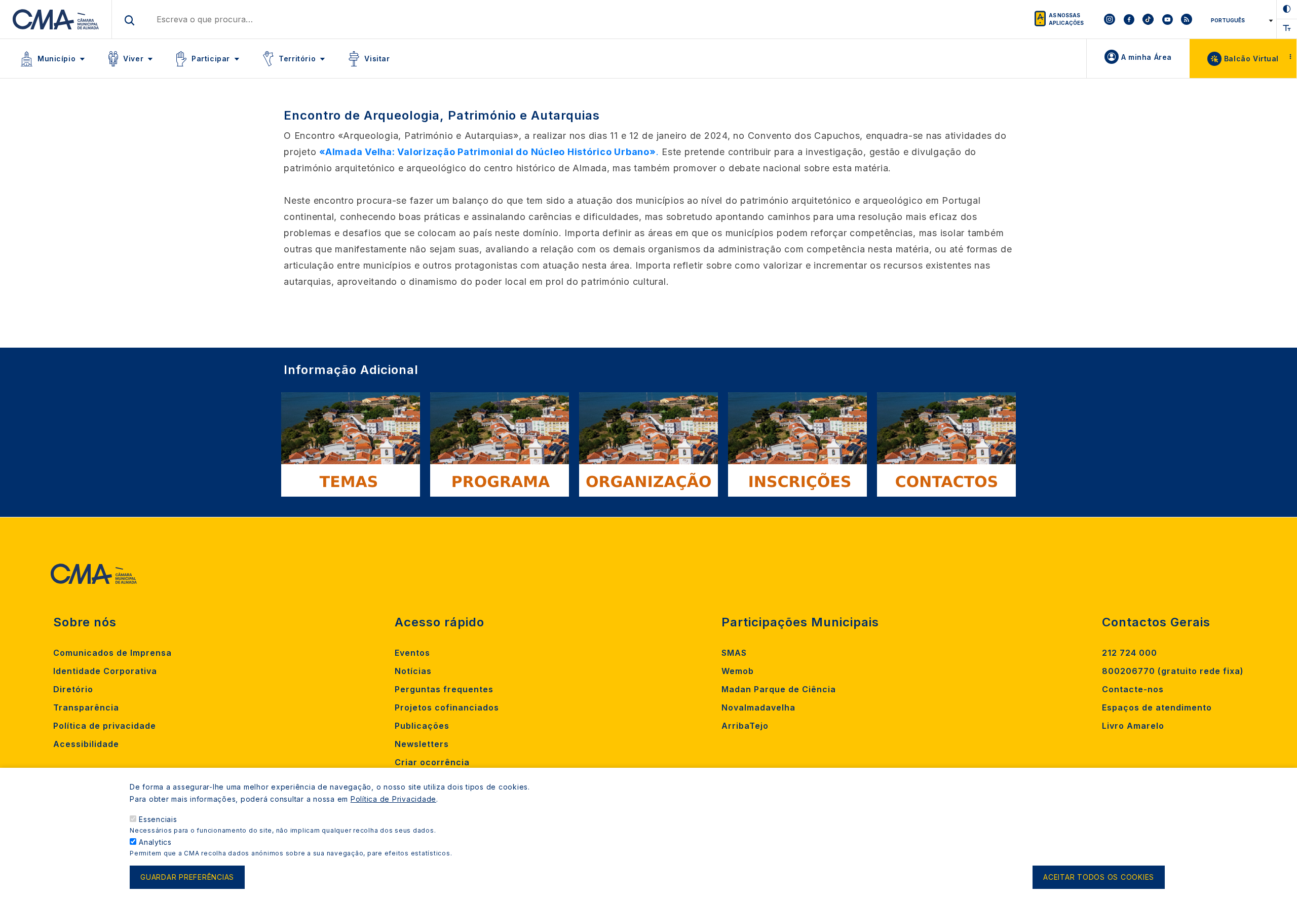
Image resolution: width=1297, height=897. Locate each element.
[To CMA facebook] (1128, 19)
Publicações (422, 726)
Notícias (413, 671)
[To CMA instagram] (1109, 19)
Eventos (412, 653)
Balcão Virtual (1251, 58)
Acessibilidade (86, 744)
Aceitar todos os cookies (1098, 877)
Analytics (155, 842)
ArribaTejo (745, 726)
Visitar (377, 58)
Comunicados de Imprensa (112, 653)
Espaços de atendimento (1157, 707)
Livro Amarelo (1133, 726)
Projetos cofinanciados (447, 707)
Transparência (86, 707)
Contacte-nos (1133, 689)
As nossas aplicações (1066, 19)
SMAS (734, 653)
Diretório (73, 689)
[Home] (56, 19)
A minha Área (1146, 57)
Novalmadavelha (758, 707)
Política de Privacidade (393, 799)
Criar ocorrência (432, 762)
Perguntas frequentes (444, 689)
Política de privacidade (104, 726)
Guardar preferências (187, 877)
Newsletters (422, 744)
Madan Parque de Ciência (778, 689)
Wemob (737, 671)
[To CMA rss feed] (1186, 19)
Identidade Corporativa (105, 671)
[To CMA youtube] (1167, 19)
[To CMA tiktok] (1148, 19)
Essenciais (158, 819)
